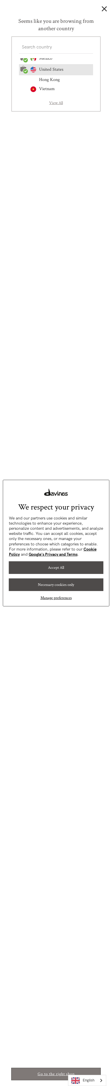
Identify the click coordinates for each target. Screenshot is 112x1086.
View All (56, 102)
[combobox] (87, 1080)
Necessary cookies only (56, 584)
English (88, 1080)
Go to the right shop (56, 1074)
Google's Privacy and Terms (53, 554)
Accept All (56, 567)
